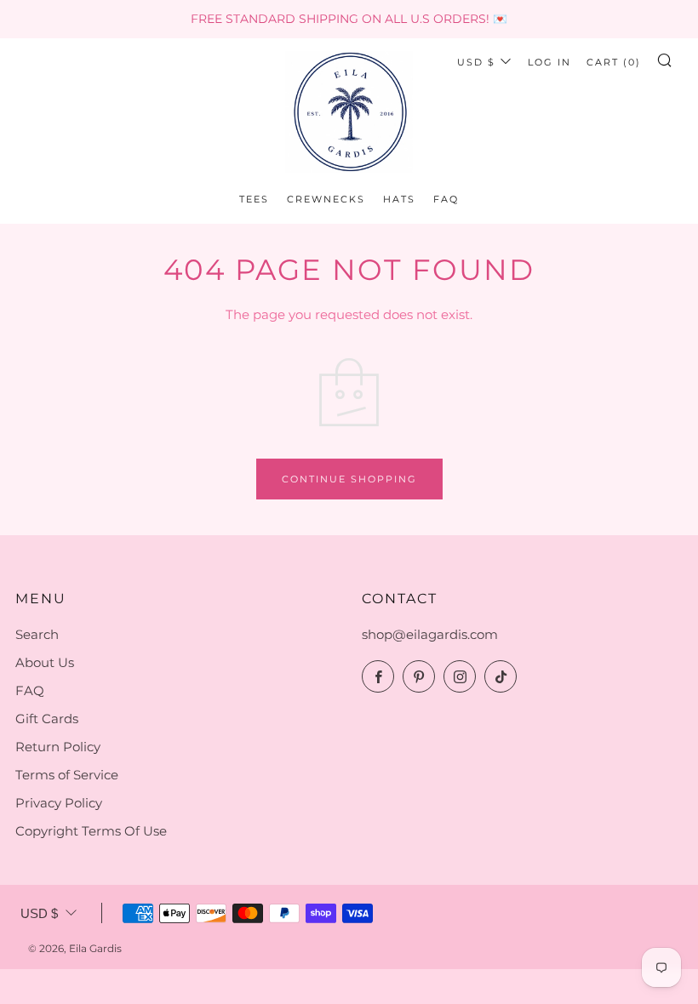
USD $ (476, 62)
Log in (549, 62)
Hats (399, 199)
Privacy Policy (58, 803)
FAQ (446, 199)
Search (37, 634)
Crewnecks (326, 199)
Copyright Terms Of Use (91, 831)
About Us (44, 662)
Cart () (613, 62)
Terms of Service (66, 775)
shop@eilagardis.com (430, 634)
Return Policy (57, 747)
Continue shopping (349, 479)
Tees (254, 199)
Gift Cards (46, 718)
